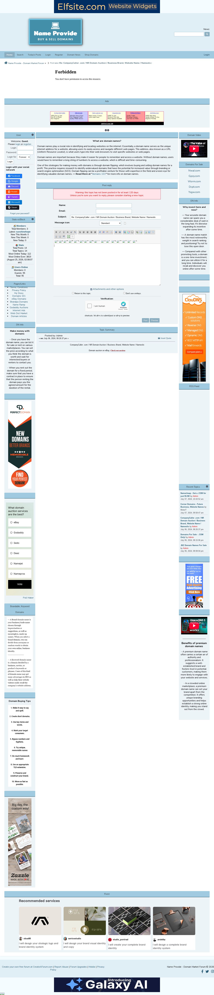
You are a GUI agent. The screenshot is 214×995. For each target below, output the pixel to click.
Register (59, 54)
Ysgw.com (194, 192)
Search (20, 54)
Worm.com (194, 181)
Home (10, 54)
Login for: (12, 157)
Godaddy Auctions (19, 307)
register (27, 144)
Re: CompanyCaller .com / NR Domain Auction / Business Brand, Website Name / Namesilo (105, 63)
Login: (14, 148)
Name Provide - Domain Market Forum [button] (26, 63)
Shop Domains (91, 54)
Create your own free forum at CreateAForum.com (27, 966)
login (17, 144)
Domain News (73, 54)
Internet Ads (19, 310)
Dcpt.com (194, 187)
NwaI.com (194, 170)
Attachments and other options (108, 289)
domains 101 (99, 174)
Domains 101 (18, 296)
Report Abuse (61, 966)
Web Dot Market (18, 313)
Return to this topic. (82, 293)
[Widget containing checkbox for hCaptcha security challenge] (107, 305)
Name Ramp (19, 304)
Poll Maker (28, 597)
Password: (11, 152)
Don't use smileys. (133, 293)
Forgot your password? (19, 213)
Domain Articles (19, 316)
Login (207, 54)
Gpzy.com (194, 176)
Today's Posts (34, 54)
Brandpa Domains (19, 301)
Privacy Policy (19, 290)
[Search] (207, 34)
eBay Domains (19, 298)
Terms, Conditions (19, 287)
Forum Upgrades (78, 966)
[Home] (5, 63)
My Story (18, 293)
